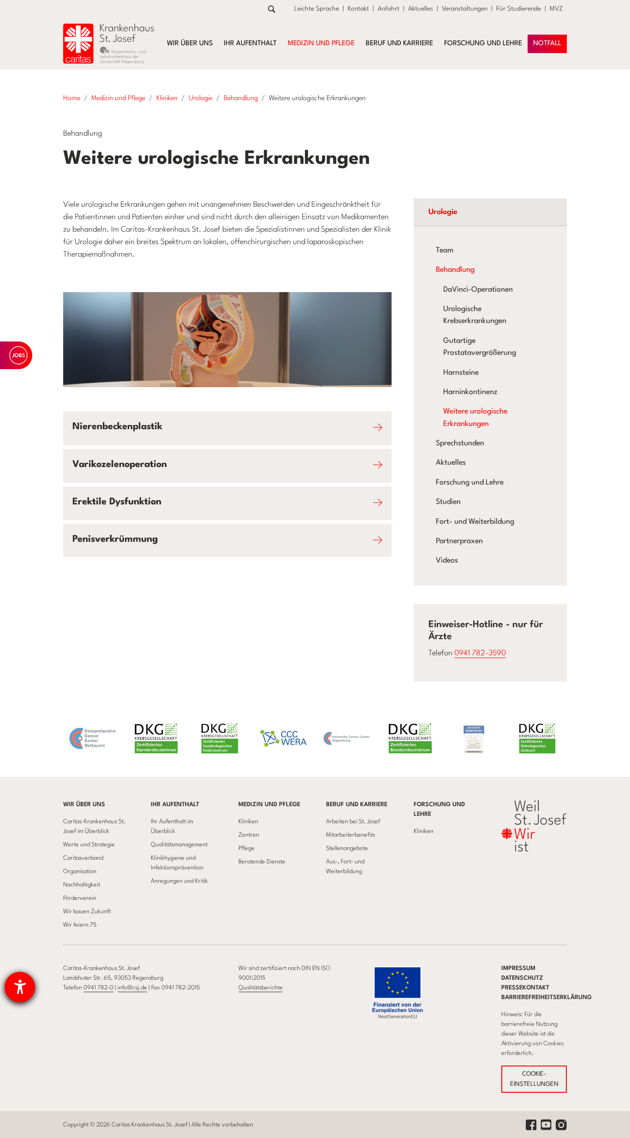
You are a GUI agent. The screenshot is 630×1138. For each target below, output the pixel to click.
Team (444, 250)
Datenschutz (522, 978)
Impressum (518, 968)
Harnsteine (461, 373)
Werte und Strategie (89, 845)
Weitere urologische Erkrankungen (475, 417)
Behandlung (455, 270)
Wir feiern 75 (79, 925)
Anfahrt (388, 9)
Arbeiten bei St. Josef (353, 822)
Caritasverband (83, 858)
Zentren (248, 835)
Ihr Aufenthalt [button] (250, 43)
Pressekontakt (525, 988)
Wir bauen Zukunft (87, 912)
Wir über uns (84, 805)
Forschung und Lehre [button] (483, 43)
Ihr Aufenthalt (175, 805)
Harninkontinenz (470, 392)
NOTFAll (547, 43)
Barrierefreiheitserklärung (546, 997)
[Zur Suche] (271, 9)
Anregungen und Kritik (179, 881)
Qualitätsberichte (260, 988)
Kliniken (248, 822)
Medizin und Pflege (269, 805)
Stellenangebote (347, 848)
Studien (448, 502)
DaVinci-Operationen (478, 289)
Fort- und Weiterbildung (475, 522)
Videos (447, 560)
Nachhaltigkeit (81, 885)
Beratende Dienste (261, 862)
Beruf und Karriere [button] (399, 43)
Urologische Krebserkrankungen (474, 315)
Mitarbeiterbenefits (350, 835)
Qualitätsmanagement (179, 845)
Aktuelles (420, 9)
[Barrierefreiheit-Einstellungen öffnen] (20, 987)
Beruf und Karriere (356, 805)
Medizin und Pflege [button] (321, 43)
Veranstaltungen (464, 9)
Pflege (246, 848)
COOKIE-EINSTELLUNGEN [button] (534, 1079)
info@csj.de (132, 988)
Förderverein (79, 898)
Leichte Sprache (316, 9)
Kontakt (358, 9)
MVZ (556, 9)
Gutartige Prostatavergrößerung (479, 347)
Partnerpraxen (459, 541)
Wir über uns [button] (190, 43)
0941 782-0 (98, 988)
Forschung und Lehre (470, 482)
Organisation (79, 871)
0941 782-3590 (480, 653)
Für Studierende (518, 9)
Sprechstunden (460, 443)
